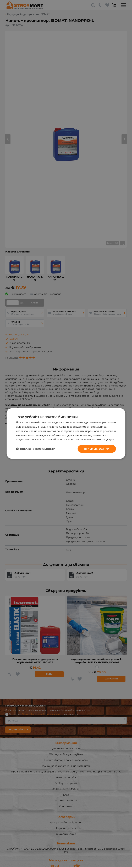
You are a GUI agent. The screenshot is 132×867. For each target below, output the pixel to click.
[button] (35, 449)
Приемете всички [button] (96, 448)
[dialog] (66, 433)
